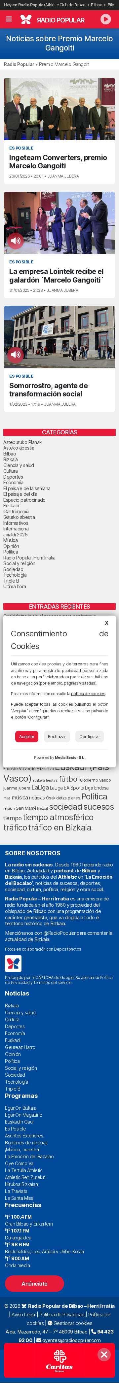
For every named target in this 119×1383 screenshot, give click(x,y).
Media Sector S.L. (70, 757)
